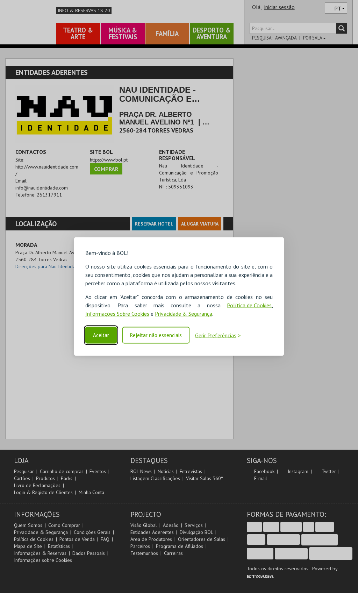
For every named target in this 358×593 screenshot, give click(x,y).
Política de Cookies (249, 305)
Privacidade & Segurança (183, 313)
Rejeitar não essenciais (156, 335)
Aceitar (101, 335)
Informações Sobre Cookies (117, 313)
